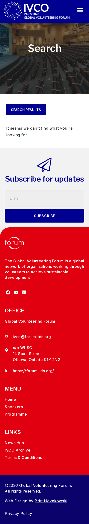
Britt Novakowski (51, 501)
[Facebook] (8, 292)
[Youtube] (16, 292)
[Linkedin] (24, 292)
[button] (80, 10)
